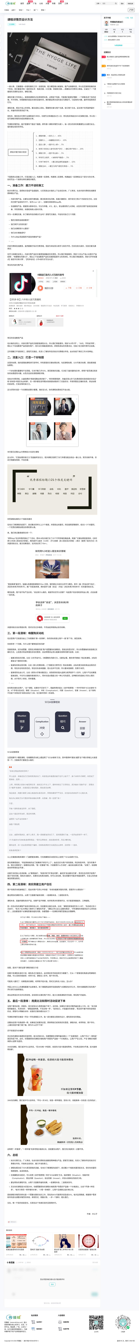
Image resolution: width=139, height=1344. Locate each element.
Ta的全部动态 (118, 45)
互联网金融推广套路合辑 (87, 1250)
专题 (53, 3)
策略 (42, 10)
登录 (122, 3)
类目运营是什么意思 (112, 40)
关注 (127, 18)
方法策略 (11, 24)
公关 (41, 3)
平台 (27, 10)
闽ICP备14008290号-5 (31, 1341)
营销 (20, 10)
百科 (60, 3)
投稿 (132, 10)
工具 (66, 3)
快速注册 (130, 3)
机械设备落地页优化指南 (15, 1250)
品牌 (28, 3)
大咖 (47, 3)
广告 (34, 3)
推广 (35, 10)
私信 (131, 18)
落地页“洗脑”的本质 (37, 1250)
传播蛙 (19, 1341)
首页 (22, 3)
